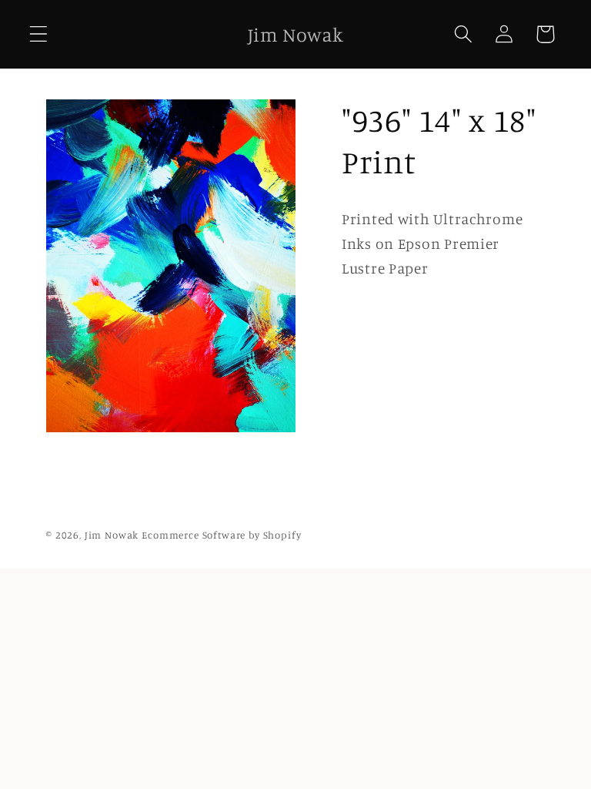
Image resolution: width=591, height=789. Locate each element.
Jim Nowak (113, 535)
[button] (38, 34)
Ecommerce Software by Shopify (221, 535)
